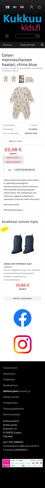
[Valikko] (42, 45)
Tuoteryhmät (27, 44)
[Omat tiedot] (31, 7)
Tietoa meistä (11, 396)
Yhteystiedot (10, 402)
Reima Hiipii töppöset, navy (18, 264)
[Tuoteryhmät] (7, 36)
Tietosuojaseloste (13, 408)
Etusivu (7, 44)
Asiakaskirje (10, 385)
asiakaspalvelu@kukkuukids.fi (21, 445)
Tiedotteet (9, 379)
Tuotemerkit (10, 367)
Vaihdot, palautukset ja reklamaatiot (16, 391)
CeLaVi (34, 125)
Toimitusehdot (11, 414)
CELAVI (13, 68)
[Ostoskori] (39, 7)
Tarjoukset (9, 373)
